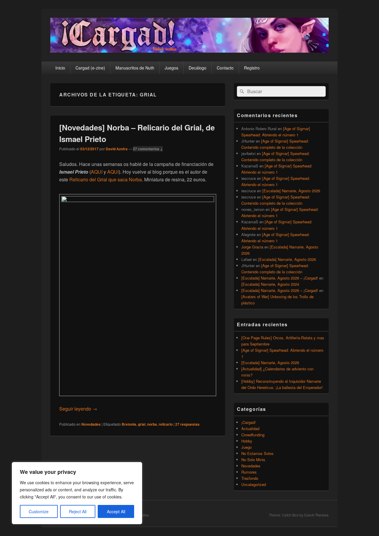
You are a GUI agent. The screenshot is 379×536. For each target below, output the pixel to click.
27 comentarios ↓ (148, 148)
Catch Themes (316, 515)
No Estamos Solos (257, 453)
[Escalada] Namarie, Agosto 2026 (291, 190)
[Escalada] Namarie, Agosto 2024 (270, 284)
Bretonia (129, 424)
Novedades (91, 424)
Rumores (249, 472)
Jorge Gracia (252, 247)
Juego (246, 447)
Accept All (116, 511)
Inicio (60, 68)
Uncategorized (253, 484)
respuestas (187, 424)
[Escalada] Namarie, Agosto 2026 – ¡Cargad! (279, 278)
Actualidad (250, 428)
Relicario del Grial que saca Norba (105, 179)
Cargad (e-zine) (90, 68)
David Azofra (117, 148)
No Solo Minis (253, 459)
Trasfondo (249, 478)
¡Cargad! (248, 422)
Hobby (246, 441)
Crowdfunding (252, 434)
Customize (39, 511)
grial (141, 424)
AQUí (97, 171)
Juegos (171, 68)
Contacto (225, 68)
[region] (77, 493)
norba (152, 424)
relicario (166, 424)
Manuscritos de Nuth (134, 68)
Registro (252, 68)
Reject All (77, 511)
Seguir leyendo (78, 408)
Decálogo (197, 68)
